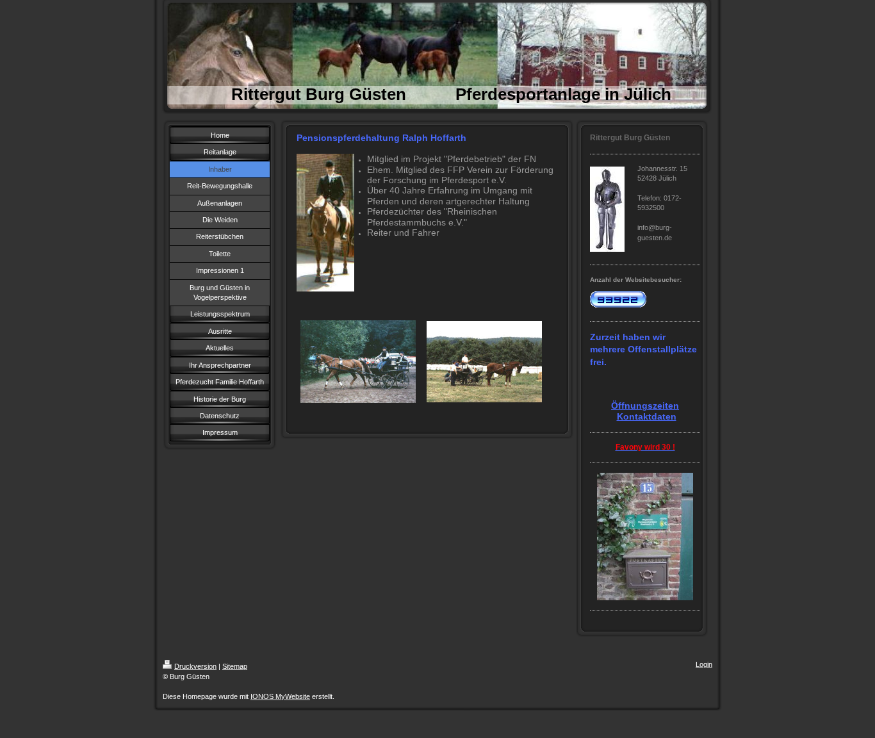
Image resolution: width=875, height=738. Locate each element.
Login (704, 664)
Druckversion (195, 666)
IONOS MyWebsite (280, 696)
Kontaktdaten (646, 416)
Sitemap (234, 666)
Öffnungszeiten (645, 405)
